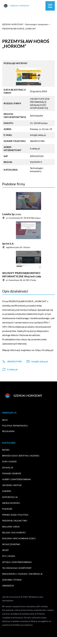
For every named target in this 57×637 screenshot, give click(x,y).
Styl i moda (8, 556)
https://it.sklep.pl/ (44, 350)
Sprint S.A (8, 243)
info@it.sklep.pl (38, 135)
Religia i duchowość (14, 532)
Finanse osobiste (11, 473)
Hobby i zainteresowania (16, 479)
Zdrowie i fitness (11, 579)
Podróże (7, 509)
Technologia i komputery (36, 169)
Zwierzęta (8, 585)
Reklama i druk (11, 526)
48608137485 (37, 141)
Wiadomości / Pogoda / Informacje (22, 574)
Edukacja (7, 467)
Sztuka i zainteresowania (17, 562)
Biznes (5, 449)
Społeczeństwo (11, 544)
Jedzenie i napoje (12, 485)
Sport (5, 550)
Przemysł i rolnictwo (14, 520)
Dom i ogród (9, 461)
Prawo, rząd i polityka (15, 514)
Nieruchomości (11, 503)
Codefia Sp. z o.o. (11, 214)
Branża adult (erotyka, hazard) (20, 455)
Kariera (6, 491)
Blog (5, 420)
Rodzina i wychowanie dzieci (19, 538)
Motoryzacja (10, 497)
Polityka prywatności (15, 425)
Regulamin (8, 431)
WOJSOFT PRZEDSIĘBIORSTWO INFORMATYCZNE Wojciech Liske (21, 274)
